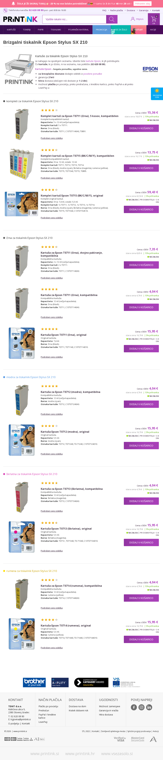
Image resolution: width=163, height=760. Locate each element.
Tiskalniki (56, 29)
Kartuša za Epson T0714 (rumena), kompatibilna (71, 585)
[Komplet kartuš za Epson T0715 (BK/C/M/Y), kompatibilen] (21, 164)
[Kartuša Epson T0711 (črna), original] (21, 343)
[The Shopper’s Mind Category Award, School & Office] (91, 681)
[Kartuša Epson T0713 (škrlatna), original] (21, 537)
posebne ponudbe (92, 73)
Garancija (143, 10)
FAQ (104, 10)
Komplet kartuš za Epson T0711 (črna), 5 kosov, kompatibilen (79, 116)
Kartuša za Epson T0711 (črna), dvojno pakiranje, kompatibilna (72, 254)
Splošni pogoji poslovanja (139, 731)
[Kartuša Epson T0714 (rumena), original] (21, 634)
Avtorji (156, 731)
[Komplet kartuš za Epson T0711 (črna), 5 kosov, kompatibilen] (21, 124)
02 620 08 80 (36, 10)
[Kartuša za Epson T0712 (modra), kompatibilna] (21, 400)
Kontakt (156, 10)
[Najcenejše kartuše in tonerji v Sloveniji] (20, 19)
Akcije (153, 29)
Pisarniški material (78, 29)
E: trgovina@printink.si (19, 719)
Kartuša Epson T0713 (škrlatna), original (66, 528)
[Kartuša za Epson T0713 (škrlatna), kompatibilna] (21, 497)
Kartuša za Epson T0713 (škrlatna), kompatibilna (72, 488)
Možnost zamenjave (109, 706)
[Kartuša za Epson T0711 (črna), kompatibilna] (21, 303)
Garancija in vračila (108, 710)
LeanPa (42, 721)
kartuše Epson (93, 61)
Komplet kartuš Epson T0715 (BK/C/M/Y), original (72, 195)
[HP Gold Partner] (60, 681)
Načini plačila (116, 10)
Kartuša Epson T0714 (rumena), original (66, 625)
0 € (153, 23)
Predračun (44, 710)
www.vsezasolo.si (117, 753)
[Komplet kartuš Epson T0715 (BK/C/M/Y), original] (21, 204)
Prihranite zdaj (142, 3)
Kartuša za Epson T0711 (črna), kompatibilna (69, 295)
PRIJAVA (139, 19)
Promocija (101, 29)
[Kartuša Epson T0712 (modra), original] (21, 440)
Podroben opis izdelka (52, 138)
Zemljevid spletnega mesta (113, 731)
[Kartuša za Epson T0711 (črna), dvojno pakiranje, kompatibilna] (21, 261)
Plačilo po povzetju (48, 706)
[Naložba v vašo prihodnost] (126, 681)
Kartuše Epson (43, 68)
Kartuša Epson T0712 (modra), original (65, 431)
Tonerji (27, 29)
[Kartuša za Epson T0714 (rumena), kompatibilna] (21, 594)
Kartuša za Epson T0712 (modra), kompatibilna (70, 392)
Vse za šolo (120, 29)
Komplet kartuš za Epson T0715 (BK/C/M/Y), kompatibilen (77, 155)
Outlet (138, 29)
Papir (41, 29)
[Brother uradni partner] (34, 681)
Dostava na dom (77, 706)
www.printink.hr (80, 753)
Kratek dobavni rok (78, 710)
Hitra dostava (106, 714)
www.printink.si (44, 753)
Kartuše (11, 29)
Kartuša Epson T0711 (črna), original (63, 334)
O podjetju (13, 723)
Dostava (131, 10)
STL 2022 (86, 731)
